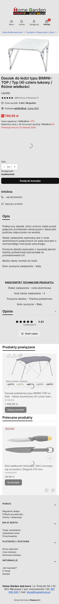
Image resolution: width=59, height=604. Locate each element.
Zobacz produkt (15, 409)
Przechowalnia (9, 536)
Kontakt (6, 574)
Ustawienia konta (10, 533)
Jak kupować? (9, 568)
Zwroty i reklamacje (12, 517)
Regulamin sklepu (11, 511)
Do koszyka (13, 482)
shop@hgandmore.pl (38, 592)
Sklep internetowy (26, 600)
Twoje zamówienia (11, 530)
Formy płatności (10, 549)
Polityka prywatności (12, 514)
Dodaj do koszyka (30, 180)
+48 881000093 (13, 197)
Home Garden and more (12, 32)
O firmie (6, 571)
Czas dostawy (9, 552)
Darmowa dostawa (11, 555)
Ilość (3, 161)
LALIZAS (5, 93)
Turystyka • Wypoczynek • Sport (40, 32)
